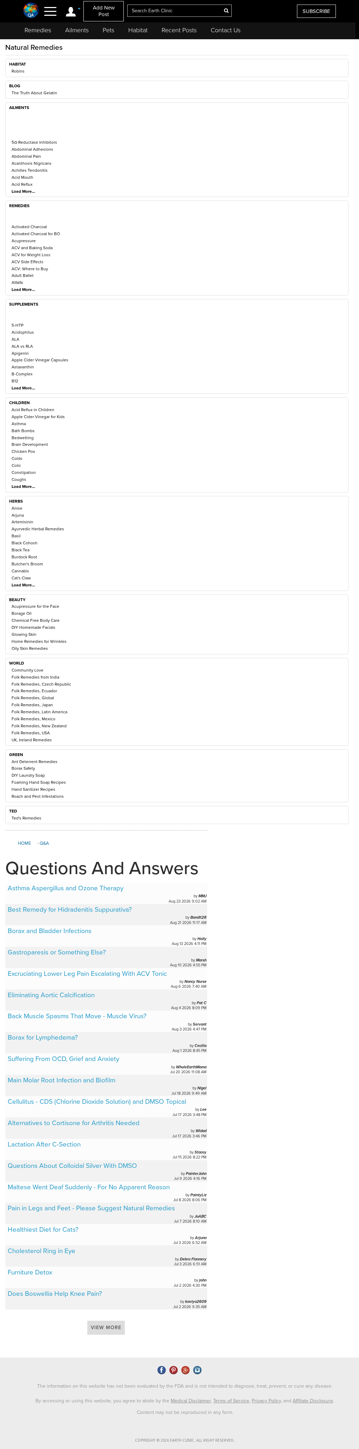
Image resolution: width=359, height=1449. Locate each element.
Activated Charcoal (29, 226)
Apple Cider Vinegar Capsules (40, 360)
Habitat (138, 30)
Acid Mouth (22, 177)
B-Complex (22, 374)
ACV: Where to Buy (30, 268)
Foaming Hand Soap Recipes (39, 782)
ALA (15, 339)
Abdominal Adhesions (32, 149)
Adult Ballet (23, 275)
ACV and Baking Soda (32, 247)
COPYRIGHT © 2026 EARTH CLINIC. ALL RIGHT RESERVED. (185, 1440)
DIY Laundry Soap (28, 775)
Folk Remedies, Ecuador (34, 690)
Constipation (24, 472)
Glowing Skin (24, 634)
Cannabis (20, 571)
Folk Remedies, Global (33, 697)
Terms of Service (231, 1401)
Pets (108, 30)
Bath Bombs (23, 430)
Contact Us (226, 30)
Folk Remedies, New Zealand (39, 725)
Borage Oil (22, 613)
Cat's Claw (21, 578)
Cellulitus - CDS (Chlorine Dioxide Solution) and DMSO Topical (97, 1102)
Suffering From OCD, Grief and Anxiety (63, 1059)
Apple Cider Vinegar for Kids (38, 416)
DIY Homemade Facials (33, 627)
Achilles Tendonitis (30, 170)
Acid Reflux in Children (33, 409)
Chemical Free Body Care (36, 620)
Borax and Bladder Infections (50, 931)
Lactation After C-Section (44, 1144)
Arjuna (18, 515)
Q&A (44, 843)
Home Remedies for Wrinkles (39, 641)
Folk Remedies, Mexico (33, 718)
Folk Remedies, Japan (32, 704)
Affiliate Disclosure (313, 1401)
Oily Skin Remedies (30, 648)
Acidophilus (23, 332)
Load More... (23, 191)
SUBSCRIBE (316, 11)
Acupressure (24, 240)
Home (24, 843)
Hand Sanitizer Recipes (33, 789)
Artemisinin (22, 521)
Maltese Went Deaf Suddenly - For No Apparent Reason (89, 1187)
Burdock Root (24, 557)
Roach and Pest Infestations (38, 796)
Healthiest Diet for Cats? (43, 1229)
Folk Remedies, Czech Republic (41, 684)
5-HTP (17, 325)
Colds (17, 458)
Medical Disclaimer (191, 1401)
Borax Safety (23, 768)
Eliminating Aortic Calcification (51, 995)
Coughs (19, 479)
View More (106, 1328)
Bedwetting (23, 437)
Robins (18, 71)
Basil (16, 535)
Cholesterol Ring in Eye (41, 1251)
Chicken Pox (23, 451)
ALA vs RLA (22, 346)
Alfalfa (17, 282)
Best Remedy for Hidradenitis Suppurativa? (70, 909)
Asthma (19, 423)
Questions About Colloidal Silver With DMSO (72, 1166)
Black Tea (20, 549)
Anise (17, 508)
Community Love (27, 670)
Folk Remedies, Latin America (39, 711)
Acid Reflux (22, 184)
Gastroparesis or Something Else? (57, 952)
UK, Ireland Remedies (32, 739)
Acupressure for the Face (35, 606)
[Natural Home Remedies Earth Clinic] (31, 10)
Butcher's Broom (27, 564)
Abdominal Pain (26, 156)
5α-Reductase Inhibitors (34, 142)
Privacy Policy (266, 1401)
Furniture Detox (30, 1272)
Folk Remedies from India (35, 677)
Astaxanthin (23, 367)
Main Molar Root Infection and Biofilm (61, 1080)
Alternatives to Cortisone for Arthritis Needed (74, 1123)
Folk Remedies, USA (31, 732)
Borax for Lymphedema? (43, 1037)
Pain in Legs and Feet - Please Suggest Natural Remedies (91, 1208)
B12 (15, 381)
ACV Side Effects (27, 261)
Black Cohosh (25, 542)
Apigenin (20, 353)
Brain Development (30, 444)
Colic (16, 465)
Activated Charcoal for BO (36, 233)
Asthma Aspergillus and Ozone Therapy (65, 888)
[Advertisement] (282, 882)
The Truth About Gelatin (34, 92)
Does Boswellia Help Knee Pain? (55, 1294)
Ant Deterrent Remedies (34, 761)
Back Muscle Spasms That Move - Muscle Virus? (77, 1016)
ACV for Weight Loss (31, 254)
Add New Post (104, 11)
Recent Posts (179, 30)
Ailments (77, 30)
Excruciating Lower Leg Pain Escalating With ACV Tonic (87, 974)
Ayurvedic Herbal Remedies (38, 528)
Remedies (38, 30)
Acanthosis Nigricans (32, 163)
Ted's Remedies (26, 818)
